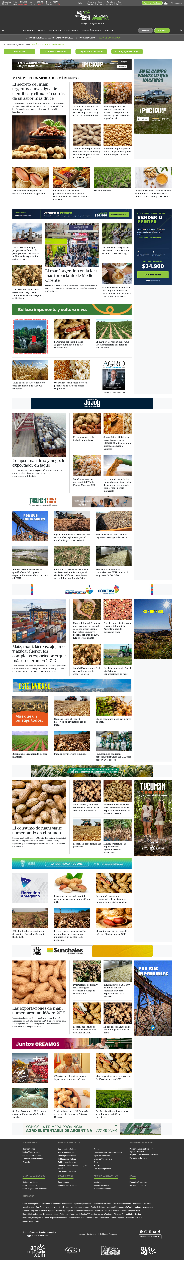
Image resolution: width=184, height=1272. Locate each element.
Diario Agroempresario (67, 1156)
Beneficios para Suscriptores (97, 1218)
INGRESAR (145, 30)
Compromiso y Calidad (67, 1149)
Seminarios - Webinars (67, 1171)
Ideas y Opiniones (61, 1214)
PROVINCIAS (29, 30)
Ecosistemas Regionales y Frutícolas (76, 1204)
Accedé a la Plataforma (152, 3)
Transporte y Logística (64, 1211)
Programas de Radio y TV (80, 1214)
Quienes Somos (29, 1149)
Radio (96, 1162)
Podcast (97, 1165)
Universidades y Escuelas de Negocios (37, 1214)
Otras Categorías (86, 38)
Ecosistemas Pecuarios (51, 1204)
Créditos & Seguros (30, 1211)
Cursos (96, 1149)
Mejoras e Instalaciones (144, 1207)
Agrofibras (40, 1207)
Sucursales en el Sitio (102, 1189)
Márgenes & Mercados (55, 51)
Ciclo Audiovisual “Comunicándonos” (108, 1152)
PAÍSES (41, 30)
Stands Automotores (31, 1221)
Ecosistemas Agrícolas (31, 1204)
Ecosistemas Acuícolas (142, 1204)
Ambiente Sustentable (80, 1207)
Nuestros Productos (76, 1218)
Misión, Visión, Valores (31, 1152)
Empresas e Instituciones (91, 51)
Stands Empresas (118, 1218)
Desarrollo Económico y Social (107, 1211)
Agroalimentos (28, 1207)
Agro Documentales (102, 1156)
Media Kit (97, 1182)
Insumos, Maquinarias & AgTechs (120, 1207)
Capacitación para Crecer (130, 1211)
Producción (19, 51)
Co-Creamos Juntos (30, 1182)
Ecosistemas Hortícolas (102, 1204)
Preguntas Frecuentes (138, 1182)
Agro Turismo (64, 1207)
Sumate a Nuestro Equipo (33, 1159)
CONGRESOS (53, 30)
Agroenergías (51, 1207)
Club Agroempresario (102, 1169)
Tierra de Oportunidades (124, 1214)
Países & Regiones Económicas (54, 1218)
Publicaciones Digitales (67, 1162)
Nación (138, 1214)
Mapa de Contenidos (110, 38)
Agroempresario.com (66, 1152)
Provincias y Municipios (32, 1218)
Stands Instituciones (134, 1218)
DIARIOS (108, 30)
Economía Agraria (46, 1211)
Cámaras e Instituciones (84, 1211)
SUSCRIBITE (162, 30)
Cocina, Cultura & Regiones (102, 1214)
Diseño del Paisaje (98, 1207)
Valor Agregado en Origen (127, 51)
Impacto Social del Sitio (32, 1155)
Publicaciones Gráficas (67, 1159)
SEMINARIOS (70, 30)
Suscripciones (63, 1182)
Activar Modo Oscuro (41, 1236)
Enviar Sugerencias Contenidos (35, 1189)
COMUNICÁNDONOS (90, 30)
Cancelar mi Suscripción (67, 1185)
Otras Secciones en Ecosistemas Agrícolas (49, 38)
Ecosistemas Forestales (122, 1204)
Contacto (26, 1162)
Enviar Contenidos (30, 1185)
